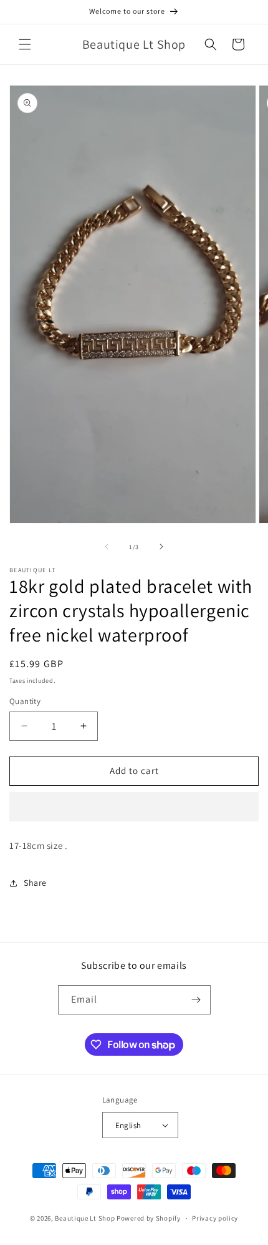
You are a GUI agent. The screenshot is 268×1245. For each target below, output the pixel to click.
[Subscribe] (196, 999)
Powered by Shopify (149, 1218)
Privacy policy (215, 1218)
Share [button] (35, 882)
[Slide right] (161, 546)
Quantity (25, 701)
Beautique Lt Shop (85, 1218)
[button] (25, 44)
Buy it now (134, 807)
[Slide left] (106, 546)
